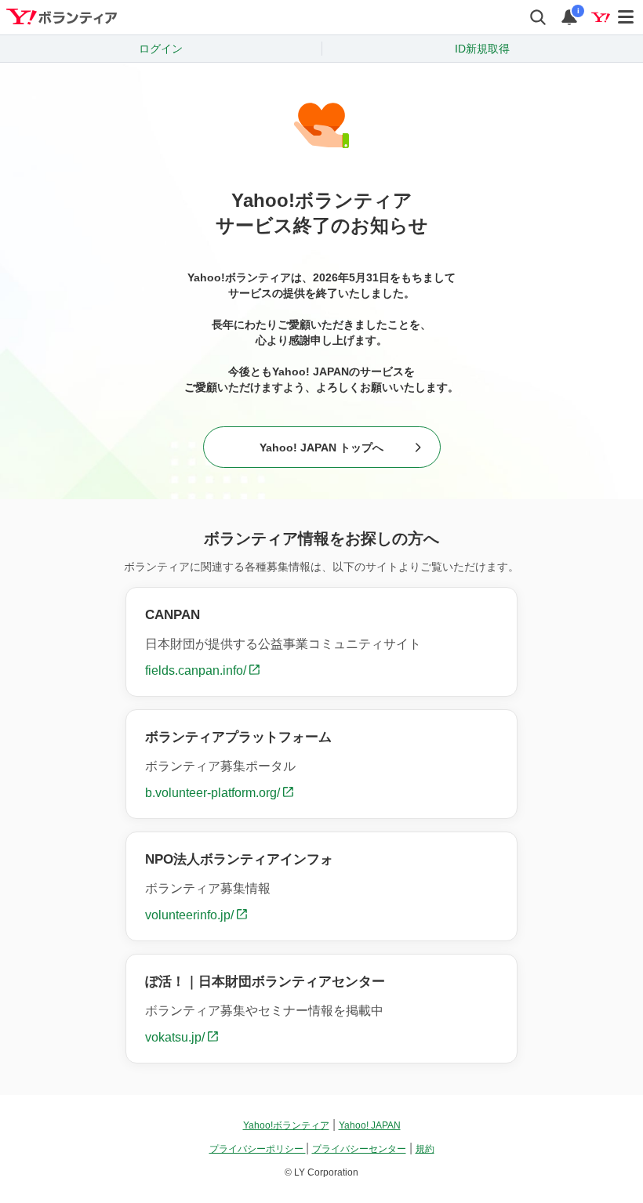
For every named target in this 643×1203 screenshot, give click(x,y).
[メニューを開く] (626, 17)
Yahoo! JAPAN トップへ (321, 447)
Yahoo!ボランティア (286, 1125)
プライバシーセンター (359, 1148)
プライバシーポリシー (257, 1148)
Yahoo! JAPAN (370, 1125)
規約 (425, 1148)
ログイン (161, 48)
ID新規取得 (482, 48)
